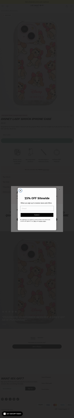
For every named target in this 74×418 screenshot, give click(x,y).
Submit (37, 215)
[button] (12, 413)
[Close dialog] (20, 190)
